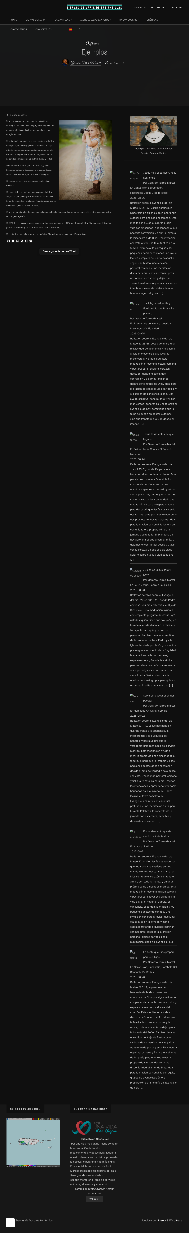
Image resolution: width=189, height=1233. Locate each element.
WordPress (175, 1220)
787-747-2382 (158, 7)
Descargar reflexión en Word (59, 251)
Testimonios (176, 7)
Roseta (161, 1220)
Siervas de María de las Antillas (94, 7)
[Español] (70, 29)
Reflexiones (92, 43)
